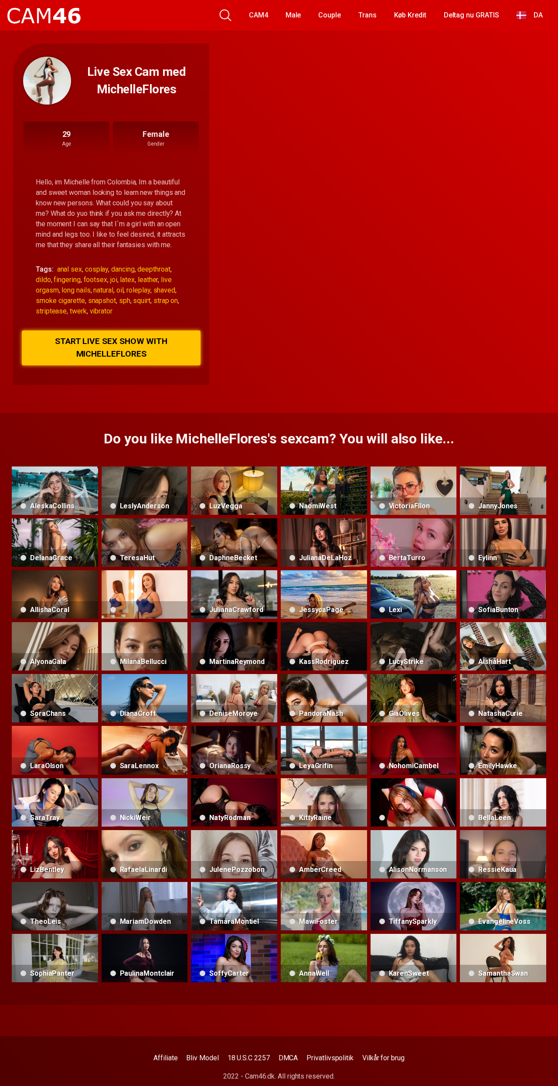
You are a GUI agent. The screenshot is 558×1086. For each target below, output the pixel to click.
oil (120, 290)
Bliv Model (202, 1058)
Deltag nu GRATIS (471, 15)
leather (148, 280)
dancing (122, 269)
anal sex (69, 269)
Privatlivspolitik (330, 1058)
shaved (164, 290)
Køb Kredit (410, 15)
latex (127, 280)
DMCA (288, 1058)
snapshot (102, 300)
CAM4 (258, 15)
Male (293, 15)
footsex (95, 280)
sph (124, 300)
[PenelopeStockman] (145, 594)
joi (113, 280)
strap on (165, 300)
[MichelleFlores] (47, 80)
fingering (67, 280)
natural (103, 290)
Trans (367, 15)
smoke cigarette (60, 300)
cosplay (96, 269)
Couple (329, 15)
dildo (43, 280)
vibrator (101, 311)
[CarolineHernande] (414, 802)
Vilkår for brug (383, 1058)
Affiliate (165, 1058)
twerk (78, 311)
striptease (51, 311)
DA (535, 15)
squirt (141, 300)
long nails (75, 290)
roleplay (138, 290)
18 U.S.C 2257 (249, 1058)
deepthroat (153, 269)
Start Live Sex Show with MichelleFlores (111, 347)
